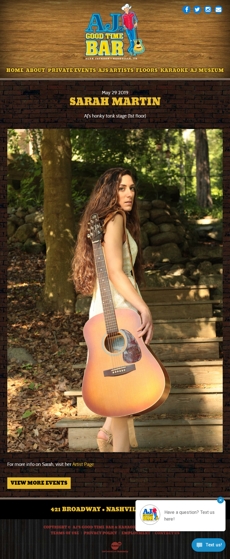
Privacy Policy (100, 533)
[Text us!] (208, 547)
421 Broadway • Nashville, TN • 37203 (115, 509)
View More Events (39, 483)
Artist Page (83, 464)
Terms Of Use (65, 533)
